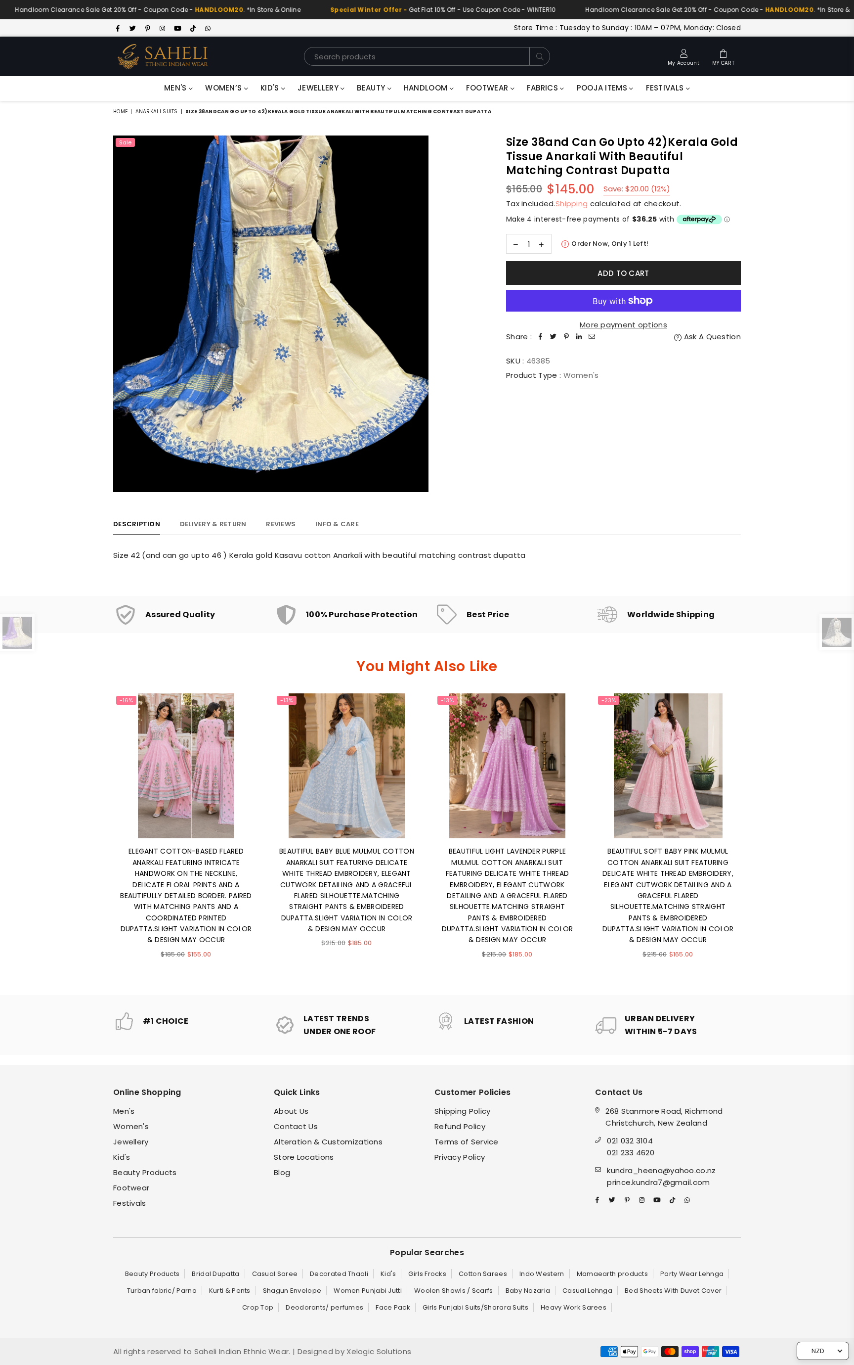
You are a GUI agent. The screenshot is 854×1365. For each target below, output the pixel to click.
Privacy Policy (459, 1157)
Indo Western (541, 1273)
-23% (608, 700)
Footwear (488, 88)
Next (754, 836)
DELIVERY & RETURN (213, 524)
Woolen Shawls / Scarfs (453, 1290)
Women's (131, 1126)
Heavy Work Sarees (573, 1307)
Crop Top (257, 1307)
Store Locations (304, 1157)
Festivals (666, 88)
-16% (126, 700)
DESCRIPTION (136, 524)
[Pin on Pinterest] (566, 337)
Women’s (224, 88)
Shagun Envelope (292, 1290)
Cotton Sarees (483, 1273)
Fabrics (543, 88)
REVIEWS (281, 524)
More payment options (623, 324)
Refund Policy (459, 1126)
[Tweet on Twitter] (553, 337)
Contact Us (296, 1126)
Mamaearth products (612, 1273)
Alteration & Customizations (328, 1142)
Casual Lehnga (587, 1290)
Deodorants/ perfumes (324, 1307)
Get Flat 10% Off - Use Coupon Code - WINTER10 (112, 9)
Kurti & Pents (230, 1290)
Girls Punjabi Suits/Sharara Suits (475, 1307)
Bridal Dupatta (215, 1273)
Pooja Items (603, 88)
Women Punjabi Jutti (368, 1290)
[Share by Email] (592, 337)
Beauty (372, 88)
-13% (286, 700)
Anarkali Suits (156, 111)
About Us (291, 1111)
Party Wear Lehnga (692, 1273)
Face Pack (393, 1307)
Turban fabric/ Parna (162, 1290)
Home (120, 111)
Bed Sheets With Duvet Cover (673, 1290)
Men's (176, 88)
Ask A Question (711, 336)
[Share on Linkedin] (579, 337)
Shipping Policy (462, 1111)
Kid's (270, 88)
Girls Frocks (427, 1273)
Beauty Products (145, 1172)
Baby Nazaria (528, 1290)
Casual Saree (275, 1273)
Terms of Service (466, 1142)
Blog (282, 1172)
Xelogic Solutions (377, 1351)
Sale (125, 142)
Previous (99, 836)
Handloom (427, 88)
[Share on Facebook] (540, 337)
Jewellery (319, 88)
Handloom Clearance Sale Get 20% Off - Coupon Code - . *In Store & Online (398, 9)
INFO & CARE (337, 524)
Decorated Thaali (339, 1273)
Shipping (571, 203)
